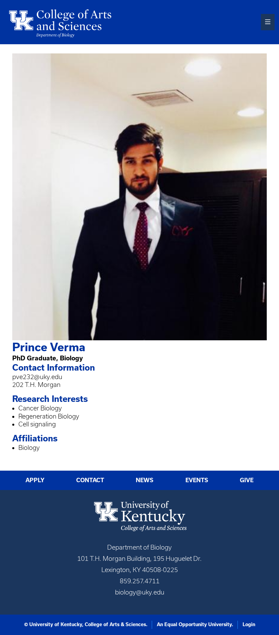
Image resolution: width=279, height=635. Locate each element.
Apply (35, 480)
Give (246, 480)
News (144, 480)
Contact (90, 480)
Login (249, 624)
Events (196, 480)
